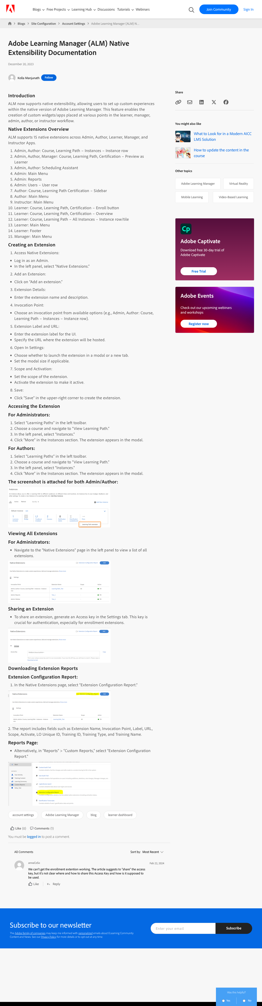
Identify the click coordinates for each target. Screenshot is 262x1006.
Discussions (106, 9)
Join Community (219, 9)
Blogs (37, 9)
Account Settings (73, 23)
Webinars (143, 9)
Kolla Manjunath (29, 78)
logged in (34, 836)
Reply (56, 884)
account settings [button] (23, 815)
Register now (199, 323)
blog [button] (93, 815)
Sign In (249, 9)
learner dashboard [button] (120, 815)
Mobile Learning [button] (192, 197)
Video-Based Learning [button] (233, 197)
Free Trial (199, 271)
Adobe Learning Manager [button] (62, 815)
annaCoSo (34, 863)
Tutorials (124, 9)
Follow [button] (49, 77)
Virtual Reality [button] (238, 183)
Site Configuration (43, 23)
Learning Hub (82, 9)
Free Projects (56, 9)
